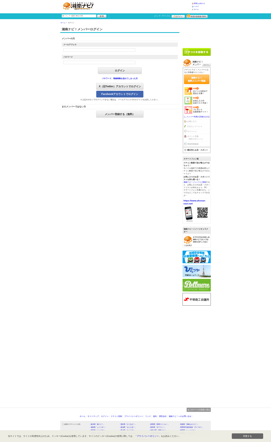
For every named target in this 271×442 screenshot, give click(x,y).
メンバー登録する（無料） (120, 114)
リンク (148, 416)
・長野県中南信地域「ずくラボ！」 (191, 427)
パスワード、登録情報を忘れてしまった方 (120, 78)
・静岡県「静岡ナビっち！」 (159, 424)
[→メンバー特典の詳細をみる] (196, 117)
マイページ (192, 131)
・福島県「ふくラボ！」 (97, 427)
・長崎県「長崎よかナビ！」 (189, 424)
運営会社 (163, 416)
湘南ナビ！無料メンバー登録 (196, 79)
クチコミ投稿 (116, 416)
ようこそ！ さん (162, 16)
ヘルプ (196, 6)
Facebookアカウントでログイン (119, 94)
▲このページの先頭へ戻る (198, 410)
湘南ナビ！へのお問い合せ (180, 416)
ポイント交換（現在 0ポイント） (195, 137)
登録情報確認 (193, 144)
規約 (155, 416)
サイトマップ (93, 416)
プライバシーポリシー (133, 416)
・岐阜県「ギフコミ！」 (157, 427)
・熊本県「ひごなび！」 (127, 424)
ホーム (196, 9)
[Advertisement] (144, 6)
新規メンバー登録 (197, 16)
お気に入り (192, 121)
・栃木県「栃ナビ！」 (97, 424)
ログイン (178, 16)
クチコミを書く (197, 52)
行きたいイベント (194, 126)
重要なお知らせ (199, 3)
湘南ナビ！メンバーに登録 (194, 182)
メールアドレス (70, 44)
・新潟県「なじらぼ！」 (127, 427)
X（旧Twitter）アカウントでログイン (120, 86)
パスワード (68, 57)
